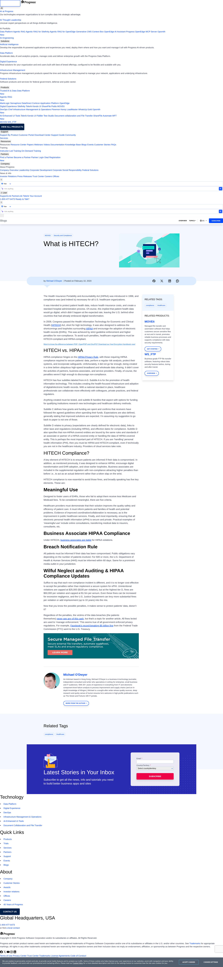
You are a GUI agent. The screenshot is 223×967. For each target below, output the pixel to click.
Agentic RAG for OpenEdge (62, 32)
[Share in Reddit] (177, 281)
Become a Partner (22, 157)
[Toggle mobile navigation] (2, 215)
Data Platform (6, 32)
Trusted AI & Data (8, 91)
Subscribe (216, 221)
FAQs (113, 144)
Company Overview (9, 170)
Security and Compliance (63, 235)
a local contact (13, 928)
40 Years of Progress (13, 904)
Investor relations (11, 891)
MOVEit (60, 106)
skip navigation (10, 3)
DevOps (4, 109)
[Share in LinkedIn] (170, 281)
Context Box (97, 32)
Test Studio (49, 116)
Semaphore (15, 103)
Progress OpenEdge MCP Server (141, 32)
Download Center (42, 135)
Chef (10, 109)
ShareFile (46, 106)
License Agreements (60, 956)
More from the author (75, 703)
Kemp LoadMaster (69, 109)
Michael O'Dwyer (54, 281)
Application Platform (49, 103)
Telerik (29, 106)
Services (4, 138)
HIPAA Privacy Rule (88, 357)
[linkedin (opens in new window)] (14, 952)
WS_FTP (12, 122)
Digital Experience (8, 61)
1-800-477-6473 (7, 199)
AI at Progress (6, 11)
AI (2, 8)
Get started (152, 349)
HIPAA (89, 328)
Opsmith (82, 33)
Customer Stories (102, 144)
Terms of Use (6, 956)
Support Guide (58, 135)
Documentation (58, 144)
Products (5, 87)
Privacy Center (20, 956)
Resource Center (18, 144)
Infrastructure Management (12, 70)
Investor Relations (8, 176)
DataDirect (26, 103)
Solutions (5, 41)
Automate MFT (58, 117)
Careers (48, 176)
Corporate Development (41, 170)
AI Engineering (7, 38)
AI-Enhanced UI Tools (10, 116)
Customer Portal (26, 135)
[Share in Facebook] (154, 281)
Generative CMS (84, 32)
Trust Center (38, 176)
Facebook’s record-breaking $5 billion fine (91, 625)
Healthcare (161, 305)
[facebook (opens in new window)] (1, 952)
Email (138, 759)
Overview (183, 221)
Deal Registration (30, 159)
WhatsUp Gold (85, 109)
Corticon (36, 103)
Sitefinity (21, 106)
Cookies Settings (211, 962)
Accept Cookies (188, 962)
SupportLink (5, 196)
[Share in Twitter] (162, 281)
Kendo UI (37, 106)
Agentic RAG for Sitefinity (37, 32)
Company (5, 164)
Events (90, 144)
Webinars (38, 144)
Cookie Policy (78, 963)
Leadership (24, 170)
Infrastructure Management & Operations (32, 109)
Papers (30, 144)
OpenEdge (64, 103)
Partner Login (37, 157)
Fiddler (40, 116)
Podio (54, 106)
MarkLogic (5, 103)
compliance (150, 305)
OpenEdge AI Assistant (115, 32)
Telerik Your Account (32, 196)
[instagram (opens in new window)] (11, 952)
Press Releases (24, 176)
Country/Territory (142, 765)
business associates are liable (76, 540)
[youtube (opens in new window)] (8, 952)
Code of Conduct (78, 956)
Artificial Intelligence (9, 44)
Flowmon (56, 109)
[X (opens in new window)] (5, 952)
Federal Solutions (8, 79)
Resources (6, 141)
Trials (5, 843)
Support (4, 132)
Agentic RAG (19, 32)
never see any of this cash (70, 618)
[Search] (1, 179)
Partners (5, 154)
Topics (192, 221)
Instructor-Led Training (10, 151)
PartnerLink (17, 196)
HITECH (56, 325)
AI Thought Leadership (10, 20)
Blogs (84, 144)
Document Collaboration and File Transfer (22, 825)
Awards (6, 887)
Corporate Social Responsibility (67, 170)
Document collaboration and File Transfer (73, 116)
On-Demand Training (31, 151)
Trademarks (194, 943)
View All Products (12, 127)
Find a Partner (6, 157)
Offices (56, 176)
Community (70, 135)
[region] (111, 962)
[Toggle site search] (1, 202)
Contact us (10, 912)
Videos (47, 144)
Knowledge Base (73, 144)
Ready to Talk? (22, 199)
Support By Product (9, 135)
